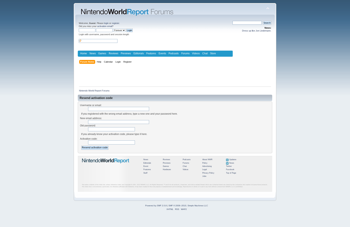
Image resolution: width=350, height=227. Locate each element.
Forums (185, 53)
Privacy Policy (208, 173)
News (93, 53)
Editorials (138, 53)
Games (102, 53)
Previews (126, 53)
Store (213, 53)
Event (145, 166)
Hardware (167, 169)
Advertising (207, 166)
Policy (204, 163)
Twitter (229, 166)
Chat (205, 53)
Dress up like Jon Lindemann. (256, 30)
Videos (196, 53)
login (106, 23)
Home (83, 53)
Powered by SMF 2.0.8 (156, 205)
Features (151, 53)
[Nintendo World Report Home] (106, 165)
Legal (204, 169)
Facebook (230, 169)
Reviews (113, 53)
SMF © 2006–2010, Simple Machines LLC (188, 205)
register (115, 23)
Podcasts (174, 53)
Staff (145, 173)
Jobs (204, 176)
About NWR (207, 160)
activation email (104, 26)
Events (162, 53)
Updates (232, 160)
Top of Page (231, 173)
